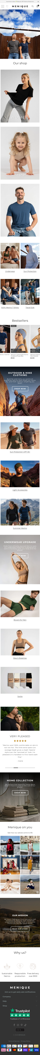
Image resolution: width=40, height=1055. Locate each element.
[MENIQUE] (20, 6)
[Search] (33, 6)
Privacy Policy (25, 1041)
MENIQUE (21, 1035)
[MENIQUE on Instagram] (18, 1025)
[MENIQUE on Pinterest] (21, 1025)
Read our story (20, 929)
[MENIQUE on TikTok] (25, 1025)
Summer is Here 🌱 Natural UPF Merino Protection (20, 1)
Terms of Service (14, 1041)
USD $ (18, 1030)
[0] (7, 6)
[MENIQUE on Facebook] (14, 1025)
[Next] (39, 738)
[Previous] (1, 738)
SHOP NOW (20, 29)
